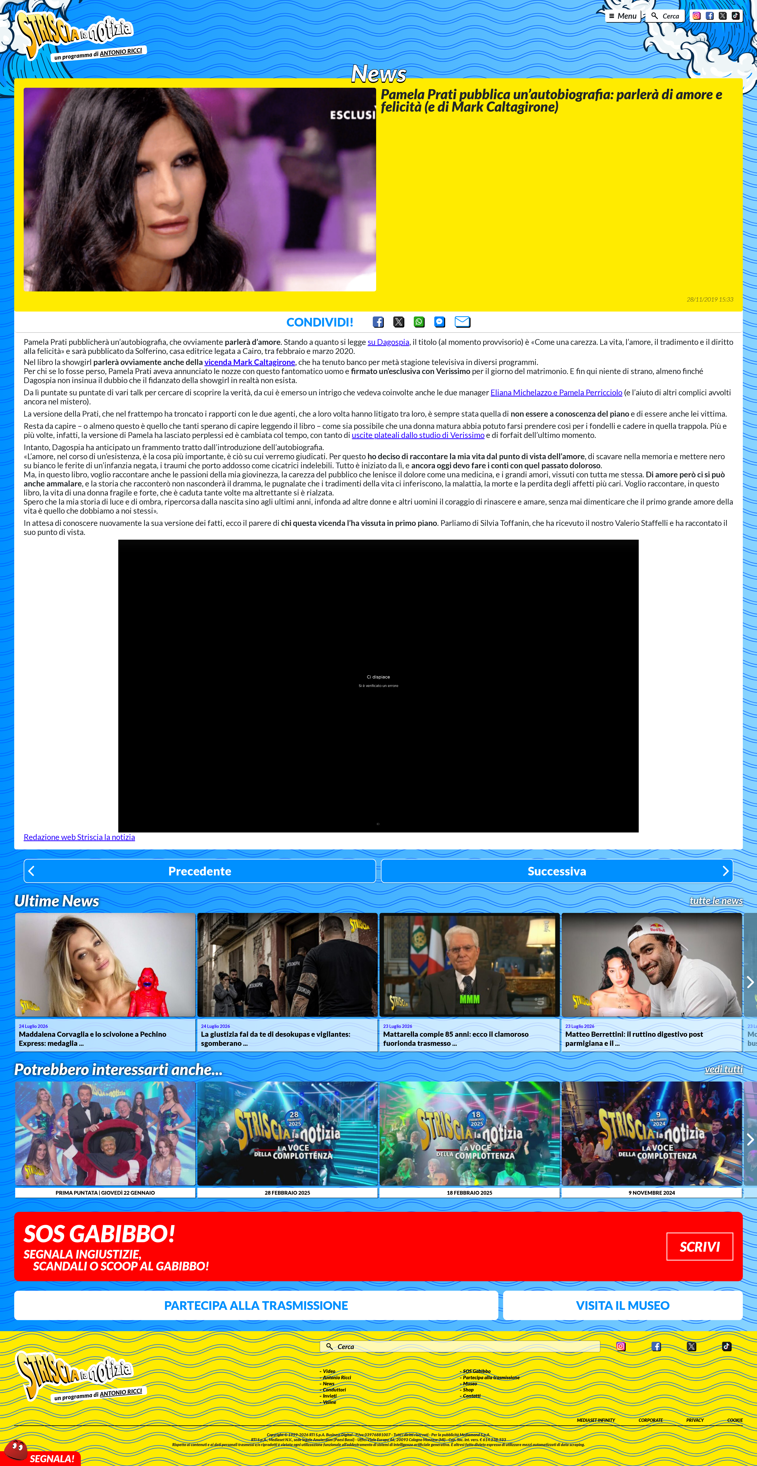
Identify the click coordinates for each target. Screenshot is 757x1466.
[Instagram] (697, 16)
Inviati (330, 1396)
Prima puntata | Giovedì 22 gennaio (105, 1192)
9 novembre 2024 (652, 1192)
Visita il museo (623, 1305)
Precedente (199, 871)
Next (750, 982)
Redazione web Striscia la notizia (79, 837)
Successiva (557, 871)
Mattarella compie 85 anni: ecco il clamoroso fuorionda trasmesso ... (456, 1039)
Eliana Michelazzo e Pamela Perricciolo (556, 392)
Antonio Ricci (337, 1377)
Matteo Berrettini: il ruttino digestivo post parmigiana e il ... (634, 1039)
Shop (468, 1389)
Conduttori (334, 1389)
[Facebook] (710, 16)
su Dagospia (388, 342)
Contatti (472, 1396)
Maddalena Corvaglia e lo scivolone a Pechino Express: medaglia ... (92, 1039)
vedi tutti (724, 1069)
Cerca (671, 16)
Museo (470, 1383)
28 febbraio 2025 (287, 1192)
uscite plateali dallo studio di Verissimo (418, 435)
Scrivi (700, 1246)
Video (329, 1371)
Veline (329, 1402)
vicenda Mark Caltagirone (249, 362)
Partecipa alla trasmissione (256, 1305)
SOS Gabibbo (477, 1371)
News (328, 1383)
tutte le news (716, 900)
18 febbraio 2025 (469, 1192)
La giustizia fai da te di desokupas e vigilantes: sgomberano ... (276, 1039)
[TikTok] (736, 16)
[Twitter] (723, 16)
